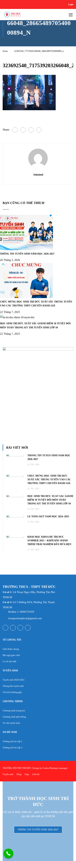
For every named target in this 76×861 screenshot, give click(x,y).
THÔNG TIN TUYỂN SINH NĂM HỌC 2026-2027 (27, 253)
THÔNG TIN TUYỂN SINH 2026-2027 (38, 829)
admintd (38, 174)
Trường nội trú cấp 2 (12, 741)
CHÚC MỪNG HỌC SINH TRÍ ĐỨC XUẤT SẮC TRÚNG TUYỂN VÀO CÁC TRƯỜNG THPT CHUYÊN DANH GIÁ (49, 479)
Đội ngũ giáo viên (11, 655)
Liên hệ (35, 774)
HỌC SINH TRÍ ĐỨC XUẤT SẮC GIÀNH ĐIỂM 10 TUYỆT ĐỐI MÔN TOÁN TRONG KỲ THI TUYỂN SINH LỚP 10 (50, 500)
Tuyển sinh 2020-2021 (14, 679)
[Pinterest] (39, 130)
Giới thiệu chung (11, 649)
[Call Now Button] (8, 853)
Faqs (27, 774)
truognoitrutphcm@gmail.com (25, 618)
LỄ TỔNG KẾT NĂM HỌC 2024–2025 (48, 516)
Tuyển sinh (8, 774)
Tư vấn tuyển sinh (11, 723)
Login (70, 4)
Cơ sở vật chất (9, 661)
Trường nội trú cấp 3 (12, 747)
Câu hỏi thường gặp (12, 692)
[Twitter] (31, 130)
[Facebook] (15, 130)
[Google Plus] (23, 130)
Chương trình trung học (14, 710)
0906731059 (27, 611)
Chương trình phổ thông (14, 716)
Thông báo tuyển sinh (13, 686)
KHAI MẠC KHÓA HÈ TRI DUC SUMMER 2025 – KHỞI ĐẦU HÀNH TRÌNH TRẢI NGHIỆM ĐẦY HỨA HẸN (49, 540)
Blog (19, 774)
